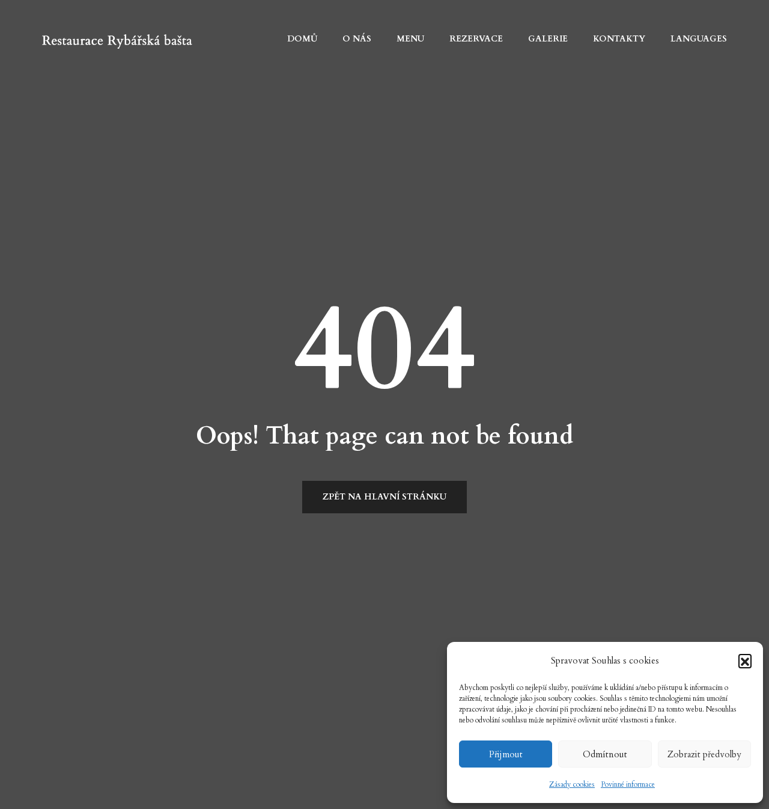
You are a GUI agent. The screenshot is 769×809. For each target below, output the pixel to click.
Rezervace (476, 38)
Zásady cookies (572, 784)
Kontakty (619, 38)
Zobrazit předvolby (704, 754)
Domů (302, 38)
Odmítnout (605, 754)
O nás (356, 38)
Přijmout (506, 754)
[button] (745, 661)
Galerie (548, 38)
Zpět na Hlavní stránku (384, 496)
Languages (698, 38)
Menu (410, 38)
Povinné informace (628, 784)
